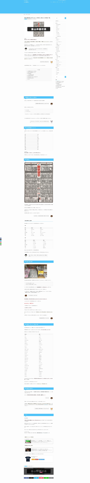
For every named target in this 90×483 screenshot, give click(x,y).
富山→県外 (58, 48)
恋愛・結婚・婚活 (58, 24)
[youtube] (63, 0)
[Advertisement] (45, 8)
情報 (56, 67)
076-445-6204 (46, 404)
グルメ (57, 59)
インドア (57, 40)
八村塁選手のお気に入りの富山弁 (60, 81)
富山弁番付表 (29, 73)
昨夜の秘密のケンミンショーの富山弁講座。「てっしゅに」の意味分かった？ (41, 440)
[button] (26, 478)
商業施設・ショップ (59, 44)
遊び (56, 37)
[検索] (65, 0)
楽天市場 (37, 459)
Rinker (34, 457)
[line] (62, 0)
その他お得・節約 (59, 36)
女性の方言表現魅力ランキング (32, 72)
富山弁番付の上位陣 (31, 74)
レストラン (58, 63)
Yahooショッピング (41, 459)
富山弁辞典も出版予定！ (59, 87)
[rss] (64, 0)
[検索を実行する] (65, 18)
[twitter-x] (59, 0)
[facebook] (58, 0)
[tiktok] (61, 0)
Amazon (33, 459)
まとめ (57, 88)
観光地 (57, 55)
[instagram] (60, 0)
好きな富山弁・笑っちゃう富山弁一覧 (60, 86)
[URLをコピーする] (51, 478)
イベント (57, 52)
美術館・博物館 (58, 56)
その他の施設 (58, 45)
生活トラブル (58, 28)
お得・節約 (58, 32)
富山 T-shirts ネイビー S (34, 456)
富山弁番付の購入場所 (30, 75)
